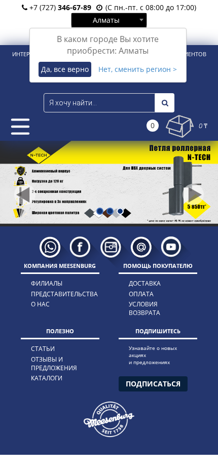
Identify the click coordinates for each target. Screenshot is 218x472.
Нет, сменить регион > (137, 69)
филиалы (46, 283)
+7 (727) (59, 7)
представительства (60, 294)
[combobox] (109, 20)
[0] (180, 126)
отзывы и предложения (54, 363)
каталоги (46, 378)
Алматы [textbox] (106, 20)
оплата (141, 294)
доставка (145, 283)
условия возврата (144, 308)
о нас (40, 304)
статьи (43, 348)
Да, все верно (65, 69)
